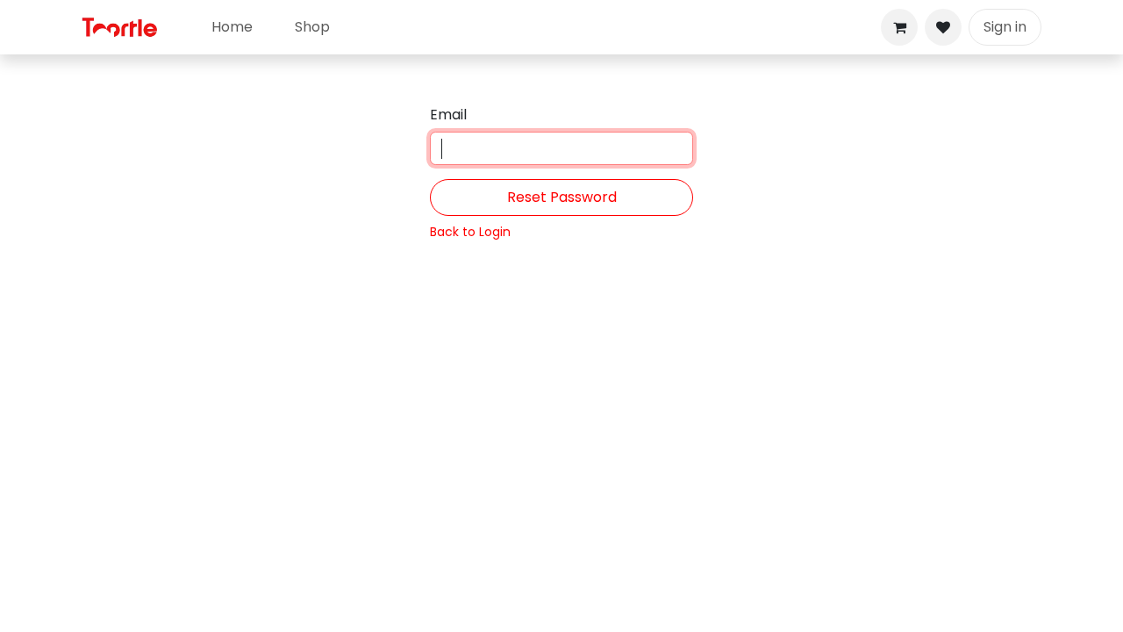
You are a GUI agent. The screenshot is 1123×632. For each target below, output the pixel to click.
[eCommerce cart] (899, 27)
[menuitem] (232, 27)
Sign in (1005, 27)
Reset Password (562, 197)
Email (448, 114)
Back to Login (470, 232)
